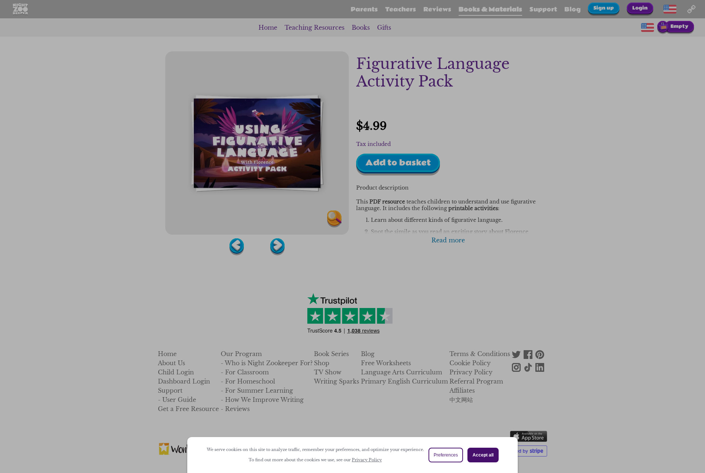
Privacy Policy (367, 459)
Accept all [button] (483, 455)
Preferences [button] (446, 455)
